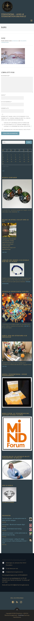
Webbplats (5, 108)
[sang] (13, 56)
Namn (3, 95)
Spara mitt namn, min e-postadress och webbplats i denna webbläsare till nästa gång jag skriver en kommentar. (15, 118)
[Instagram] (21, 602)
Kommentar (5, 75)
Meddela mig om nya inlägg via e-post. (17, 129)
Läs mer (26, 326)
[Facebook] (13, 602)
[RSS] (17, 602)
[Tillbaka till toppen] (17, 610)
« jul (3, 170)
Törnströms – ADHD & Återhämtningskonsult (13, 15)
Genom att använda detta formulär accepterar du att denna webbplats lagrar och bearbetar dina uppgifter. (17, 124)
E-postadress (6, 101)
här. (19, 212)
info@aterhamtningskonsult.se (14, 572)
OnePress (21, 615)
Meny (31, 20)
